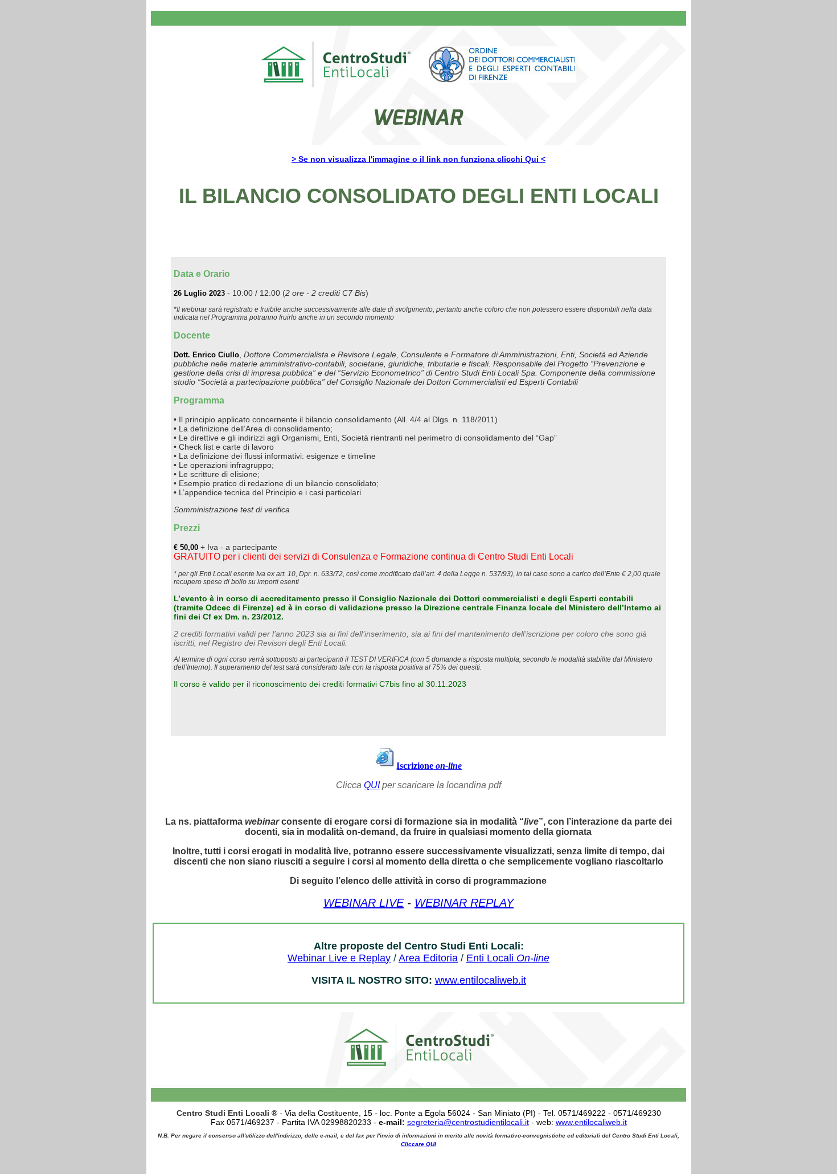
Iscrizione (429, 766)
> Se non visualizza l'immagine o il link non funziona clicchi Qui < (418, 159)
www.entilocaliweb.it (480, 980)
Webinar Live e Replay (339, 958)
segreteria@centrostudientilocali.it (468, 1122)
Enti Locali (507, 958)
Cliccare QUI (418, 1144)
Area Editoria (428, 958)
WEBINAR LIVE (363, 902)
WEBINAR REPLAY (464, 902)
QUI (372, 785)
